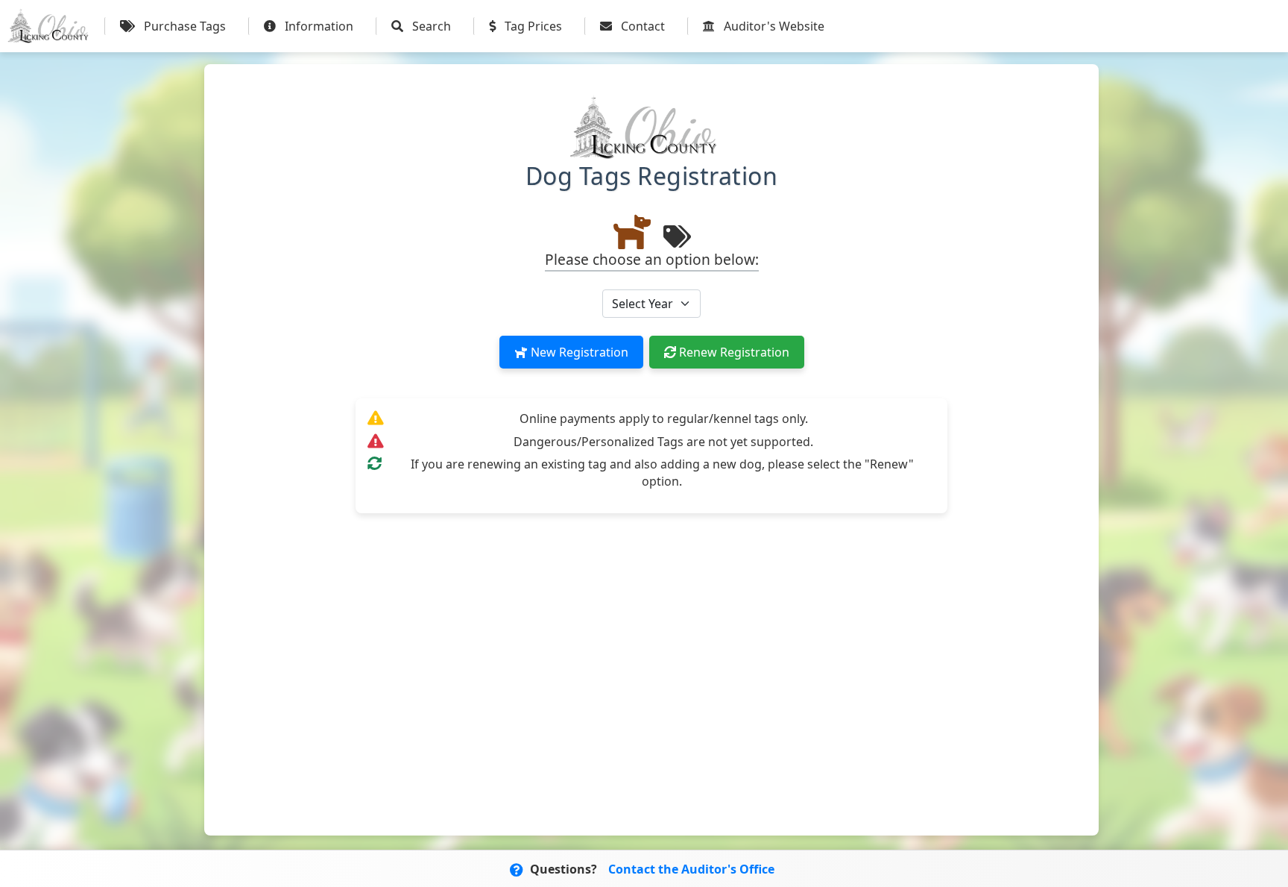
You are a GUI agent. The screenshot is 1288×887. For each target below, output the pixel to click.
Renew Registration (732, 352)
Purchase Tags (183, 26)
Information (317, 26)
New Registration (578, 352)
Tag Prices (532, 26)
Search (430, 26)
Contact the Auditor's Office (691, 869)
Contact (641, 26)
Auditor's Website (772, 26)
